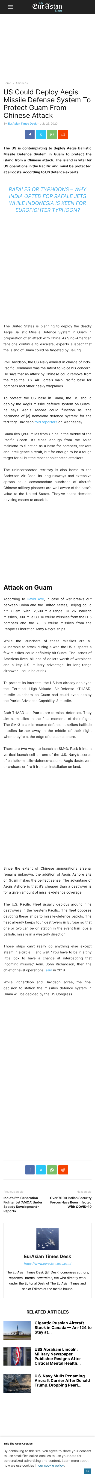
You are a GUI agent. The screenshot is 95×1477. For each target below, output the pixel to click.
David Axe (35, 599)
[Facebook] (30, 134)
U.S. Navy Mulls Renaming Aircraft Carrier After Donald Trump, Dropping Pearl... (62, 1380)
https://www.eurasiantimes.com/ (47, 1263)
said (48, 970)
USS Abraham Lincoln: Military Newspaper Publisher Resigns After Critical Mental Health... (58, 1356)
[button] (10, 7)
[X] (41, 134)
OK (87, 1471)
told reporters (45, 422)
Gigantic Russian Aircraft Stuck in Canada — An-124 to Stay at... (63, 1327)
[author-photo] (47, 1250)
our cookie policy (51, 1465)
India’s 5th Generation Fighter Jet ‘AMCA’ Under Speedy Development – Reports (22, 1204)
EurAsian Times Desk (22, 123)
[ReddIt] (63, 134)
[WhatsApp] (52, 134)
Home (7, 83)
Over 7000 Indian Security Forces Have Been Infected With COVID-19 (71, 1202)
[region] (47, 49)
